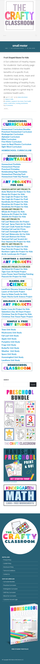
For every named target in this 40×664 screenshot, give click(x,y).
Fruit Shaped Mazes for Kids (16, 57)
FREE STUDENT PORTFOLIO (20, 649)
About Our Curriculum (9, 596)
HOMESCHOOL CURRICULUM (16, 150)
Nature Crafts (9, 99)
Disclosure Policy (8, 567)
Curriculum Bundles (9, 581)
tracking (18, 103)
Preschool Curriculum (10, 482)
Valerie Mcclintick (22, 97)
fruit (25, 101)
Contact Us (6, 574)
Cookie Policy (7, 563)
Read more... (6, 108)
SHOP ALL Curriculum (9, 592)
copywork (14, 101)
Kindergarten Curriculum (10, 589)
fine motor (21, 101)
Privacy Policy (7, 560)
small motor (11, 103)
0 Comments (9, 105)
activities (8, 101)
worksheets (24, 103)
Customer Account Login (10, 599)
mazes (5, 103)
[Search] (36, 35)
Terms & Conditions (9, 570)
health (29, 101)
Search (6, 380)
